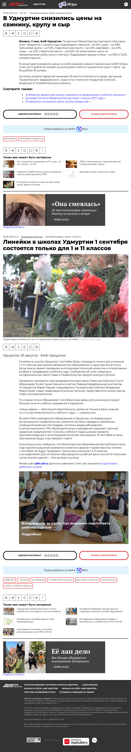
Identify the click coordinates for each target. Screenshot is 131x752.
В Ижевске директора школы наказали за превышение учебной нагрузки (75, 94)
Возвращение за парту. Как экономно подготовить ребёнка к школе (66, 525)
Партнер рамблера (51, 740)
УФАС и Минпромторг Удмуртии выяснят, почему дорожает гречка (100, 162)
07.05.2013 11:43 (10, 13)
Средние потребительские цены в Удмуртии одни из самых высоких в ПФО (39, 173)
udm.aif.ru (41, 463)
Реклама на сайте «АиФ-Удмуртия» (79, 689)
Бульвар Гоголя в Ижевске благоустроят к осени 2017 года (64, 98)
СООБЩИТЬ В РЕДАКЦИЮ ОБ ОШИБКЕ (76, 692)
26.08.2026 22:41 (11, 237)
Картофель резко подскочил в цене (97, 172)
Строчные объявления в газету (40, 692)
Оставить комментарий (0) (104, 114)
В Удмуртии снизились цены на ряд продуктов (57, 101)
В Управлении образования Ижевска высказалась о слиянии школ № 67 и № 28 (101, 620)
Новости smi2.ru (13, 227)
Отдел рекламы (90, 685)
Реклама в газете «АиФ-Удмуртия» (41, 689)
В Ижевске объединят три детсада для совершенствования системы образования (101, 610)
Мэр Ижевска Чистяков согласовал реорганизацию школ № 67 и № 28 (34, 630)
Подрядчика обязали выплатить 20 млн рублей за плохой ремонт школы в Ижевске (39, 610)
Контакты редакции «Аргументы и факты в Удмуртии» (51, 685)
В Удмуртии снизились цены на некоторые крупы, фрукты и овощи (38, 183)
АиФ (98, 339)
